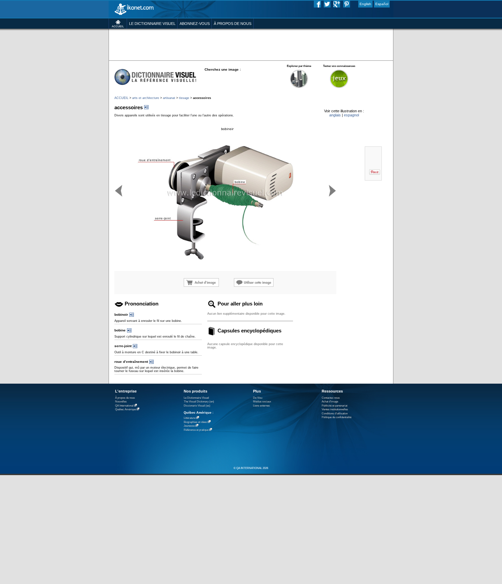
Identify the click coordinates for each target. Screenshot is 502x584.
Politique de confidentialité (336, 417)
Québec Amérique (125, 409)
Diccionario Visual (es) (197, 405)
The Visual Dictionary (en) (199, 401)
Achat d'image (330, 401)
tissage (184, 98)
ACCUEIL (121, 98)
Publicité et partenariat (334, 405)
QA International (124, 405)
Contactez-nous (331, 397)
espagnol (351, 115)
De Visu (257, 397)
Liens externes (261, 405)
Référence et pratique (196, 429)
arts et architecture (145, 98)
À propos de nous (125, 397)
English (365, 4)
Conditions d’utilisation (335, 413)
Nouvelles (121, 401)
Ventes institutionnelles (335, 409)
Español (381, 4)
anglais (335, 115)
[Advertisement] (251, 44)
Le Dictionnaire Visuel (196, 397)
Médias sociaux (262, 401)
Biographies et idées (195, 422)
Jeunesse (189, 425)
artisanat (169, 98)
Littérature (189, 417)
